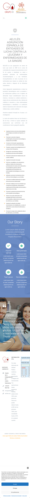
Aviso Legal (24, 495)
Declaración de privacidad (16, 495)
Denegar (15, 488)
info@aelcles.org (7, 390)
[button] (28, 468)
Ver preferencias (15, 492)
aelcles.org (7, 393)
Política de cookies (7, 495)
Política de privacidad (22, 435)
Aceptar (15, 484)
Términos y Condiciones (15, 438)
